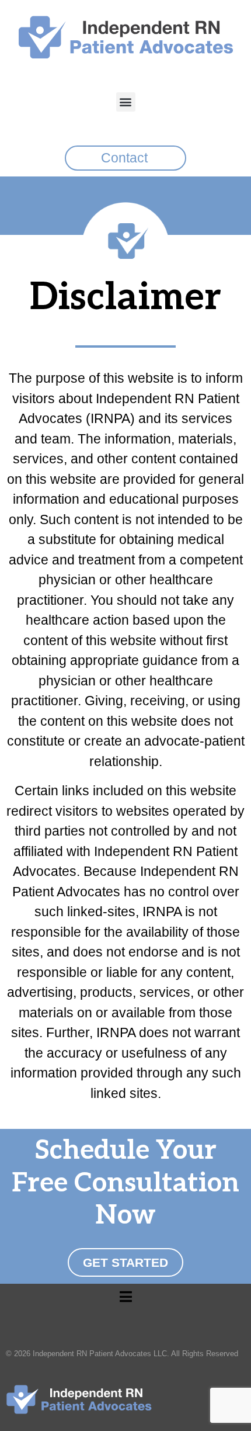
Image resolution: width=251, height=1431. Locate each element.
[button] (125, 102)
